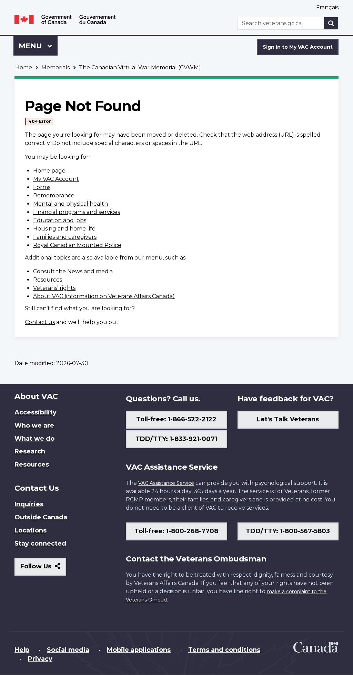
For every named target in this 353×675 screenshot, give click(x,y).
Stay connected (40, 543)
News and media (90, 271)
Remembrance (53, 195)
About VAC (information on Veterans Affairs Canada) (104, 296)
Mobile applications (139, 650)
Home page (49, 170)
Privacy (40, 659)
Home (23, 67)
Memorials (55, 67)
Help (21, 650)
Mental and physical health (70, 203)
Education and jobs (59, 220)
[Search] (331, 23)
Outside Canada (40, 517)
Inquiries (28, 504)
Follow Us (43, 569)
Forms (41, 187)
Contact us (40, 322)
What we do (34, 438)
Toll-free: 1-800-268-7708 (176, 531)
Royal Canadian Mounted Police (77, 245)
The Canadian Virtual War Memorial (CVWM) (140, 67)
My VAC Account (56, 179)
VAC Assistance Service (166, 483)
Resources (47, 279)
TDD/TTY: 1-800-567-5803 (288, 531)
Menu (31, 46)
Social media (68, 650)
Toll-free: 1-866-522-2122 (176, 419)
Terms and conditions (224, 650)
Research (29, 451)
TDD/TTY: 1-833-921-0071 (176, 439)
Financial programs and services (76, 212)
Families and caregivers (65, 237)
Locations (30, 530)
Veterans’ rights (54, 288)
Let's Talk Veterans (288, 419)
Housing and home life (64, 228)
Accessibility (35, 412)
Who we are (34, 425)
